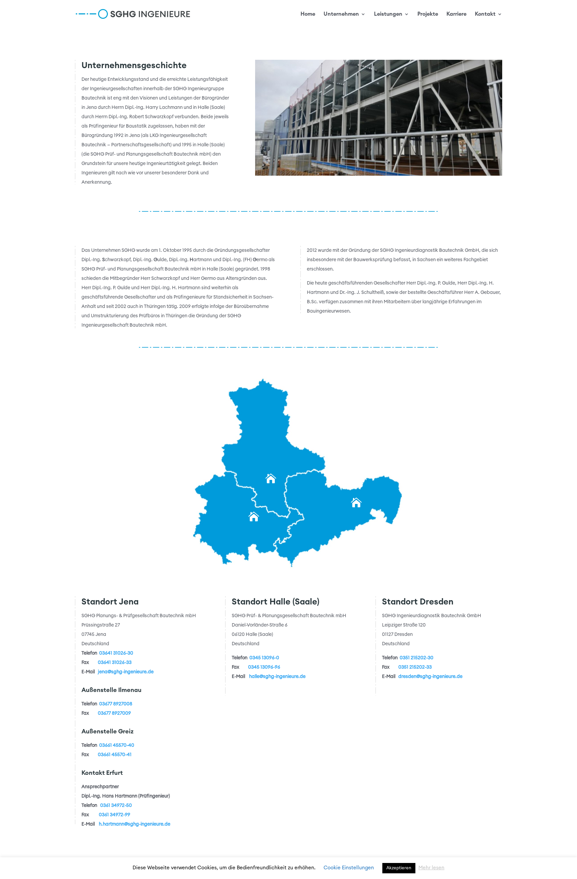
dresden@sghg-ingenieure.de (430, 676)
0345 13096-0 (264, 658)
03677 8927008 (115, 704)
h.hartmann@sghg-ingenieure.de (134, 824)
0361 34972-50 (116, 805)
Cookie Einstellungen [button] (349, 867)
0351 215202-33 (415, 667)
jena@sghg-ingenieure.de (126, 672)
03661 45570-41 (115, 754)
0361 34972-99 (114, 815)
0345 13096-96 (264, 667)
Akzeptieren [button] (398, 868)
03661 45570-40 (116, 745)
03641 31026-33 (115, 662)
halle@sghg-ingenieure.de (277, 676)
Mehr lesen (431, 867)
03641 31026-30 (116, 653)
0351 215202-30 (416, 658)
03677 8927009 (114, 713)
